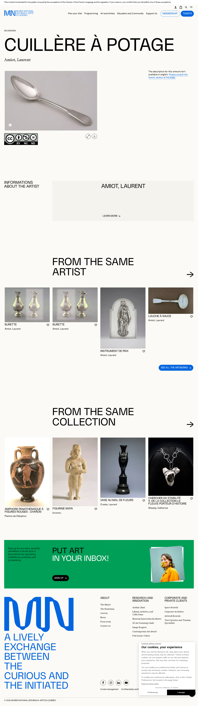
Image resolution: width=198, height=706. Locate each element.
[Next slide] (190, 274)
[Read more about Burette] (27, 304)
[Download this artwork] (94, 136)
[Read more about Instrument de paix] (122, 318)
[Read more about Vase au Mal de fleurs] (122, 468)
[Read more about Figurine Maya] (75, 472)
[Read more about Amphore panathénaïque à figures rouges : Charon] (27, 472)
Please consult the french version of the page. (168, 76)
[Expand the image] (88, 136)
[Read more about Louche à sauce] (170, 300)
